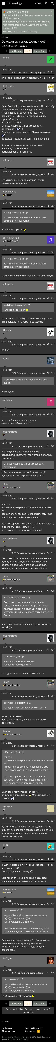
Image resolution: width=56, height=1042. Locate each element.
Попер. (17, 51)
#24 (52, 206)
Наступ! (38, 51)
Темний (8, 1028)
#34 (52, 650)
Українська (9, 1031)
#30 (52, 446)
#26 (52, 298)
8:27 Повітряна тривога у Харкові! (29, 72)
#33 (52, 591)
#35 (52, 696)
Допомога (30, 1031)
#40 (52, 972)
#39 (52, 903)
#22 (52, 100)
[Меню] (4, 3)
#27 (52, 344)
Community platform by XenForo (27, 1037)
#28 (52, 373)
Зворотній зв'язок (33, 1028)
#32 (52, 552)
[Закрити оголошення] (51, 11)
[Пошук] (52, 3)
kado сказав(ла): (12, 910)
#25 (52, 252)
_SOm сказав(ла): (12, 656)
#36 (52, 745)
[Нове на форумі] (46, 3)
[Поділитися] (48, 72)
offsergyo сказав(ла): (14, 212)
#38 (52, 859)
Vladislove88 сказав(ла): (15, 305)
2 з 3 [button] (27, 51)
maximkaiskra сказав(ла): (16, 597)
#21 (52, 72)
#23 (52, 174)
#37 (52, 821)
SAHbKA (8, 45)
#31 (52, 498)
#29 (52, 414)
